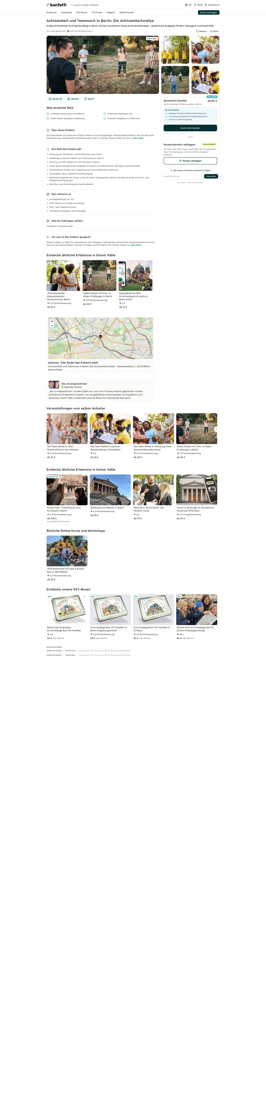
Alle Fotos (152, 38)
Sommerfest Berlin (54, 647)
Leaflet (149, 358)
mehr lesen (138, 138)
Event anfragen (208, 12)
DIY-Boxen (81, 12)
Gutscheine (66, 12)
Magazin (111, 12)
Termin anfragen (192, 160)
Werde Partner (126, 12)
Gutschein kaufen (190, 128)
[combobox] (125, 5)
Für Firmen (97, 12)
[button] (100, 336)
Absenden (211, 176)
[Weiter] (151, 276)
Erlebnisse (52, 12)
